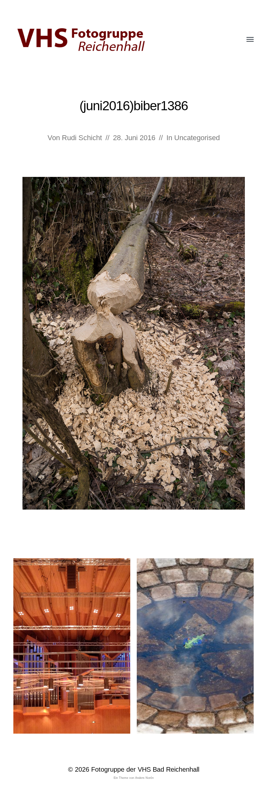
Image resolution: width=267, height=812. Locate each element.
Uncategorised (197, 138)
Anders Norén (144, 777)
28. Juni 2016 (134, 138)
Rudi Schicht (82, 138)
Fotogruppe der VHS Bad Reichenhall (145, 769)
